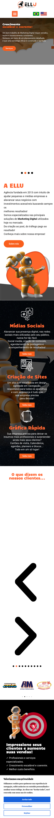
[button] (15, 14)
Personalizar (27, 806)
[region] (27, 796)
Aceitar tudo (27, 799)
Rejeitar (27, 813)
